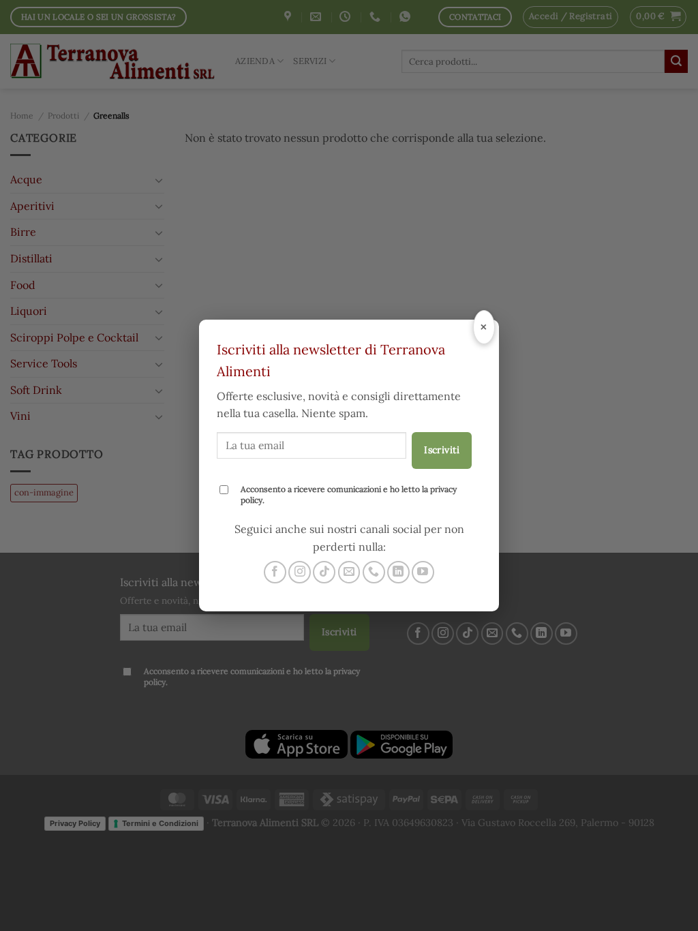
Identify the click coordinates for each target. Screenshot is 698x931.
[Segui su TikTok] (324, 572)
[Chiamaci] (374, 572)
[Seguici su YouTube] (423, 572)
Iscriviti (441, 450)
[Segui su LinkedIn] (398, 572)
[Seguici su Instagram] (299, 572)
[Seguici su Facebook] (275, 572)
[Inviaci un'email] (349, 572)
